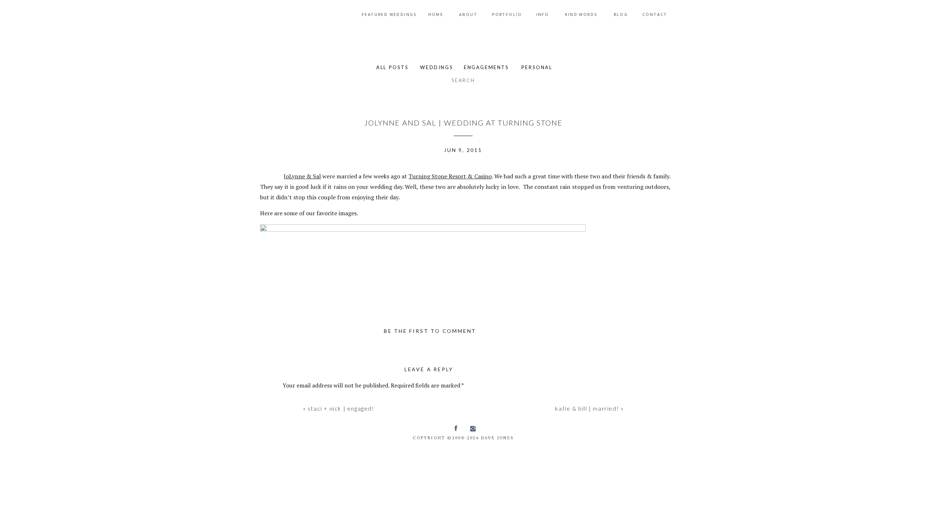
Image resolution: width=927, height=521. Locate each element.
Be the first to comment (430, 331)
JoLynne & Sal (302, 176)
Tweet (270, 175)
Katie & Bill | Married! (587, 408)
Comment (297, 401)
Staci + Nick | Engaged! (341, 408)
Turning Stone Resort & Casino (449, 176)
